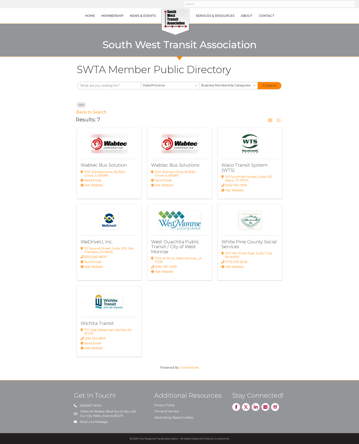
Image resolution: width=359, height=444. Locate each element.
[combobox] (170, 85)
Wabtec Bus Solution (104, 165)
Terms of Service (166, 411)
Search (271, 85)
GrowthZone (189, 367)
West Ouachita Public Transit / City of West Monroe (175, 246)
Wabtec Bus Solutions (175, 165)
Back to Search (91, 112)
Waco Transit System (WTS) (244, 167)
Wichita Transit (97, 323)
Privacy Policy (164, 405)
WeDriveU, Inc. (97, 241)
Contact (266, 16)
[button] (270, 120)
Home (90, 16)
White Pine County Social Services (249, 244)
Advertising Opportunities (173, 417)
